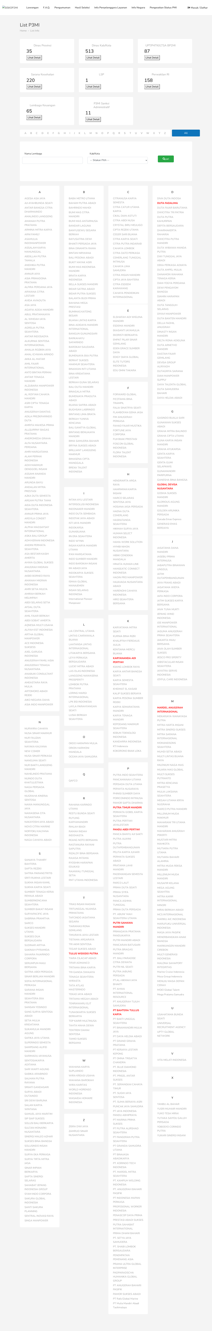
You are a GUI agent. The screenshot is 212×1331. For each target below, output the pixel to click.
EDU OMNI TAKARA (124, 370)
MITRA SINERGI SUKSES (171, 729)
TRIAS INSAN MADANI (82, 904)
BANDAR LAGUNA (80, 225)
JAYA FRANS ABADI (168, 582)
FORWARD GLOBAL (125, 394)
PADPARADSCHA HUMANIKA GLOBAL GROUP (125, 1276)
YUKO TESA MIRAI (168, 1113)
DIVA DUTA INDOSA (169, 198)
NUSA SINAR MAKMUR (38, 733)
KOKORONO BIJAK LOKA (127, 751)
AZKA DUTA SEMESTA (38, 496)
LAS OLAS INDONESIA (82, 671)
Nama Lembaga (33, 153)
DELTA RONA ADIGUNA (171, 340)
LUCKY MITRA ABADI (81, 666)
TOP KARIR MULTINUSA (83, 1021)
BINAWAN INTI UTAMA (82, 369)
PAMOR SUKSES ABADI (127, 1294)
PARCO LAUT (121, 883)
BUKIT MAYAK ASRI (80, 262)
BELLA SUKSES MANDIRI (83, 284)
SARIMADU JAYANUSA (38, 1056)
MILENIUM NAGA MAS (170, 765)
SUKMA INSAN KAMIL (37, 882)
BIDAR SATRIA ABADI (82, 289)
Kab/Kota (95, 153)
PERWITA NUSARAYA (126, 789)
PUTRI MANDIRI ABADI (126, 940)
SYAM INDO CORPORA (38, 1194)
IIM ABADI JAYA (78, 568)
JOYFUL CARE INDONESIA (172, 679)
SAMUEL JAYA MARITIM (38, 1114)
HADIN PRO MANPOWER (128, 577)
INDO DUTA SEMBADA (82, 513)
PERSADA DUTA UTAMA (127, 784)
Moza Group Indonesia (169, 976)
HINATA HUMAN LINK (126, 564)
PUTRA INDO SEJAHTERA (128, 775)
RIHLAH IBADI (77, 826)
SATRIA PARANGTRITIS (38, 873)
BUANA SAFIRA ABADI (82, 405)
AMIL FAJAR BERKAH (37, 616)
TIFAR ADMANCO (79, 963)
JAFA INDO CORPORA (170, 596)
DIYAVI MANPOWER (169, 314)
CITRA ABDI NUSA (124, 220)
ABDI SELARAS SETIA (37, 602)
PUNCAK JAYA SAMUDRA (128, 1106)
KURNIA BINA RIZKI (124, 636)
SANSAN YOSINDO (36, 1007)
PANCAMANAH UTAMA (127, 779)
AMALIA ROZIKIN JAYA (38, 350)
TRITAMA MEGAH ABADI (83, 999)
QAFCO (73, 780)
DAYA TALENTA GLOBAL (171, 384)
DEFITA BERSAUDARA (170, 225)
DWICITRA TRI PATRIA (170, 212)
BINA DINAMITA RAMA (82, 248)
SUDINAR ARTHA (35, 945)
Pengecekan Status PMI (163, 7)
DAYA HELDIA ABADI (169, 398)
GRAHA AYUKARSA (169, 449)
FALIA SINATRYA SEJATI (127, 408)
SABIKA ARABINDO (36, 1074)
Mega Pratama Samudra (170, 994)
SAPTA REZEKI (33, 868)
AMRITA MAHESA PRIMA (39, 425)
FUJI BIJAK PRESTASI (125, 439)
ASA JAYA (30, 305)
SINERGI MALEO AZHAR (39, 1136)
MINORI (161, 905)
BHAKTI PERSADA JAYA (83, 243)
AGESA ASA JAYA (35, 198)
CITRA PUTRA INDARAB (127, 243)
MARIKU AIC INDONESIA (171, 919)
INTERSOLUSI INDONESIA (84, 504)
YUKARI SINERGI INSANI (171, 1135)
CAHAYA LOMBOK (123, 248)
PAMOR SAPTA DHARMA (128, 803)
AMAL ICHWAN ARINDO (39, 354)
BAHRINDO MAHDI (80, 207)
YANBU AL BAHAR (168, 1104)
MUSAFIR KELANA (168, 883)
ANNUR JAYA (32, 274)
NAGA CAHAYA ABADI (38, 840)
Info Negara (138, 7)
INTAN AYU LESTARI (81, 499)
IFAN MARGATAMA (80, 554)
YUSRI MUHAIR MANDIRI (172, 1109)
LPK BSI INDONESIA (80, 701)
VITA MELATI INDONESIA (171, 1060)
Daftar (204, 7)
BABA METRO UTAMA (82, 198)
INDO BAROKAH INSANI (83, 563)
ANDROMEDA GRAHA (38, 438)
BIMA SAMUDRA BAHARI (84, 441)
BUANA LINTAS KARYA (82, 320)
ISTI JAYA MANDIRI (80, 523)
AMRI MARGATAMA (36, 452)
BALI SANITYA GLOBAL (82, 427)
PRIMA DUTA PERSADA (127, 909)
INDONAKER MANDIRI (82, 509)
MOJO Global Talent (168, 990)
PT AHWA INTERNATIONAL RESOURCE (123, 993)
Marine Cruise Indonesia (170, 972)
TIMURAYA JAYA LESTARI (84, 935)
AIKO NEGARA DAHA (37, 700)
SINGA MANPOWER (36, 1220)
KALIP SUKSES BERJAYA (127, 693)
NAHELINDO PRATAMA (38, 774)
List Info (34, 30)
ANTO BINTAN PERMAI (38, 372)
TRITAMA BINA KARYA (82, 967)
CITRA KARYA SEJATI (125, 239)
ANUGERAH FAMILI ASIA (39, 660)
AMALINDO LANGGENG (39, 216)
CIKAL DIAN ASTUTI (125, 216)
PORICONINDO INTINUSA (128, 798)
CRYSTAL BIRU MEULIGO (127, 225)
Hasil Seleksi (82, 7)
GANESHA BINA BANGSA (172, 480)
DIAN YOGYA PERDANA (171, 283)
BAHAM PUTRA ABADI (82, 203)
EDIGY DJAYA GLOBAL (126, 357)
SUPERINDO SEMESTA (38, 1042)
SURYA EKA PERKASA (37, 1154)
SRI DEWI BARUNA (36, 1100)
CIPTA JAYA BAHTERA (126, 279)
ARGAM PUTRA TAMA (38, 500)
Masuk (194, 7)
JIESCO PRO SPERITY (169, 657)
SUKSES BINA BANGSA (38, 1141)
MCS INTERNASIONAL (170, 914)
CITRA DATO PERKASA (126, 253)
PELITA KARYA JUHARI (126, 852)
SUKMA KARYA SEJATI (38, 887)
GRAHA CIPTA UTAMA (170, 436)
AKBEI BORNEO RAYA (37, 576)
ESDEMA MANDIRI (124, 325)
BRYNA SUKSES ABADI (82, 445)
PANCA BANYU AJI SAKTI (128, 834)
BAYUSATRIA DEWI (80, 239)
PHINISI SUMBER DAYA (126, 793)
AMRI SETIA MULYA (36, 589)
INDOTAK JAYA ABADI (82, 518)
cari (167, 159)
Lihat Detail (34, 57)
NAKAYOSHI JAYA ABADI (39, 822)
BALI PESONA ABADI (81, 257)
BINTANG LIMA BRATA (82, 414)
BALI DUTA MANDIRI (81, 387)
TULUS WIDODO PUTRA (83, 953)
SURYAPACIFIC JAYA (37, 914)
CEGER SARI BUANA (125, 234)
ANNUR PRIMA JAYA (37, 514)
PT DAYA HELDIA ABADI (127, 1036)
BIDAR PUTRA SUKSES (82, 293)
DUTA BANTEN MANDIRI (171, 318)
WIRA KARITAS (78, 1085)
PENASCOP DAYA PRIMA (127, 1215)
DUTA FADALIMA (167, 203)
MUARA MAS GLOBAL (170, 769)
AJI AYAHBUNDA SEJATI (39, 203)
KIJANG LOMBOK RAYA (126, 667)
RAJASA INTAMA (79, 858)
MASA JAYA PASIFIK (169, 932)
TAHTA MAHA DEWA (81, 1025)
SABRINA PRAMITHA (37, 918)
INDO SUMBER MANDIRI (83, 559)
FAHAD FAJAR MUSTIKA (127, 425)
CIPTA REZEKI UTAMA (126, 229)
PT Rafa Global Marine (125, 1298)
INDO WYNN (76, 541)
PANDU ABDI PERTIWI (126, 829)
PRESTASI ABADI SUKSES (128, 1220)
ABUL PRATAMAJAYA (37, 314)
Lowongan (32, 7)
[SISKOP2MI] (10, 7)
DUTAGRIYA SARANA (170, 371)
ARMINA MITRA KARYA (38, 229)
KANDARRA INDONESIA (127, 741)
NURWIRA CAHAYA (36, 728)
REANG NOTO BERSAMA (83, 840)
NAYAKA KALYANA (36, 746)
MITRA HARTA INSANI (170, 725)
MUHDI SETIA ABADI (169, 751)
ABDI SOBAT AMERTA (38, 620)
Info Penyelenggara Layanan (110, 7)
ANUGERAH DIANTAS (37, 412)
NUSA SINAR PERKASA (38, 756)
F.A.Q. (46, 7)
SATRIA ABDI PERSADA (39, 972)
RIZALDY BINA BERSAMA (84, 853)
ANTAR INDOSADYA (36, 336)
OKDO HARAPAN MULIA (83, 743)
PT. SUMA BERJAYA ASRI (127, 1102)
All (186, 133)
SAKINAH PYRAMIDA (37, 950)
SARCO (29, 923)
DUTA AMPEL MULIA (169, 270)
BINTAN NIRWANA (80, 253)
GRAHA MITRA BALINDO (172, 431)
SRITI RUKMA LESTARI (38, 878)
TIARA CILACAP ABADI (82, 958)
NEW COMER (32, 751)
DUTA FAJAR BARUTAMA (172, 207)
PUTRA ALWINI (122, 839)
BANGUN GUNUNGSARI (83, 333)
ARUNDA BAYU (34, 482)
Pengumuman (62, 7)
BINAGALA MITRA (79, 391)
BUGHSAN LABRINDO (82, 409)
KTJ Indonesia (120, 746)
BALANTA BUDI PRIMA (82, 298)
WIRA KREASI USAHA (82, 1075)
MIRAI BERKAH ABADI (170, 910)
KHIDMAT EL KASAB (125, 689)
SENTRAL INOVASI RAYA (39, 1216)
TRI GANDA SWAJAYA (82, 972)
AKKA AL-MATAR (35, 359)
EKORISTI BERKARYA (125, 335)
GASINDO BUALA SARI (170, 418)
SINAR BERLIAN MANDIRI (40, 976)
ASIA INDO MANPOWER (39, 704)
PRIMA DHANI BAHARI (126, 1233)
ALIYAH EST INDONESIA (39, 630)
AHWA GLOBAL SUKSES (39, 562)
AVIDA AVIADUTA (35, 300)
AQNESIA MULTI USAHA (39, 625)
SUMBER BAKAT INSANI (39, 909)
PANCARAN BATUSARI (126, 945)
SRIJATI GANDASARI (37, 1087)
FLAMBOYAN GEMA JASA (128, 412)
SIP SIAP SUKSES (35, 1118)
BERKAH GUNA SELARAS (84, 382)
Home (23, 30)
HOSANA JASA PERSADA (128, 506)
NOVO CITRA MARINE (37, 826)
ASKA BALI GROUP (36, 536)
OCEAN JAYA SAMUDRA (83, 756)
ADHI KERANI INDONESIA (39, 540)
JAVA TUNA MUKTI (168, 609)
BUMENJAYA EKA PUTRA (83, 355)
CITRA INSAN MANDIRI (126, 275)
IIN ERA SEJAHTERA (80, 536)
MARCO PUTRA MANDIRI (172, 809)
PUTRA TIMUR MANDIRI (127, 807)
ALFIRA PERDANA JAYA (38, 287)
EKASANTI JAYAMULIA (126, 330)
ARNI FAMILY (32, 234)
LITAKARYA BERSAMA (82, 653)
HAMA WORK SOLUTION (127, 542)
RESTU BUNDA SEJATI (82, 813)
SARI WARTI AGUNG (37, 1069)
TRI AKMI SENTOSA (80, 944)
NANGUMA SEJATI (35, 760)
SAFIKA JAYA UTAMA (37, 1038)
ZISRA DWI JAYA (78, 1126)
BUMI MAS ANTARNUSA (83, 221)
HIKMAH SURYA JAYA (125, 528)
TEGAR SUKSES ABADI (82, 949)
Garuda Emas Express (169, 519)
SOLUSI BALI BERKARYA (39, 1123)
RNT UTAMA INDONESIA (83, 880)
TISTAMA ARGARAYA (81, 939)
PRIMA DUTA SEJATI (125, 887)
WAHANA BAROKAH (81, 1080)
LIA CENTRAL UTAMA (82, 631)
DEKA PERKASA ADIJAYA (172, 265)
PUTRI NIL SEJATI (123, 967)
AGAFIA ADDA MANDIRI (39, 310)
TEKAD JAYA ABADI (80, 994)
